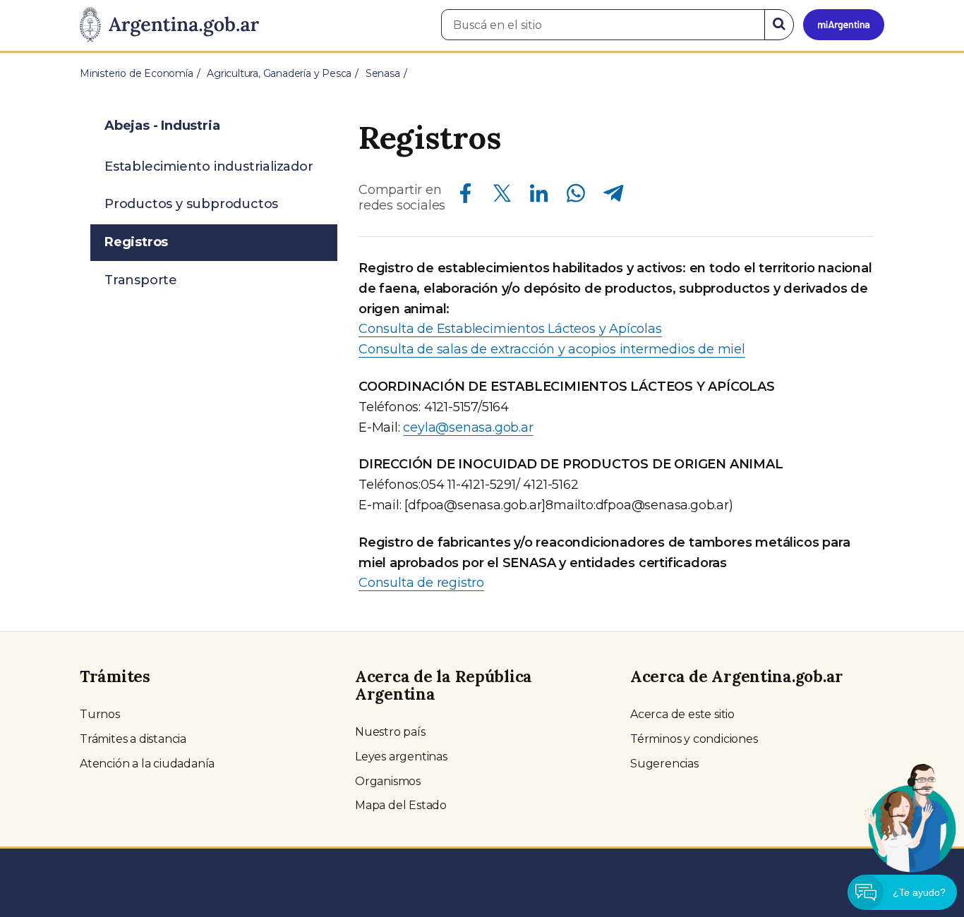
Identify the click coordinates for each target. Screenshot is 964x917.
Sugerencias (664, 763)
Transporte (140, 280)
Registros (136, 242)
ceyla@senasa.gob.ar (468, 427)
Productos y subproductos (191, 204)
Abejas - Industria (161, 125)
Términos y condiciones (694, 739)
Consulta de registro (421, 582)
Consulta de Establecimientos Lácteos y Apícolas (510, 328)
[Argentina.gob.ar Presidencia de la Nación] (169, 25)
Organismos (388, 781)
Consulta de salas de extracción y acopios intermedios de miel (552, 349)
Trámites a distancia (133, 739)
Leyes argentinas (401, 756)
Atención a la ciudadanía (147, 763)
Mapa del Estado (401, 805)
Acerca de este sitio (682, 714)
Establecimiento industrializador (208, 166)
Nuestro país (390, 732)
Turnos (100, 714)
